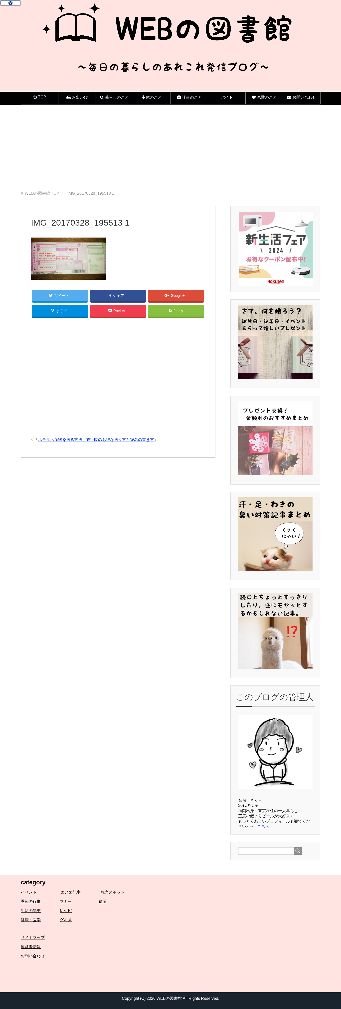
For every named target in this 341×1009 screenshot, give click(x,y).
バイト (227, 97)
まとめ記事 (71, 892)
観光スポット (113, 892)
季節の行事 (31, 901)
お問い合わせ (33, 956)
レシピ (66, 911)
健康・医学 (31, 920)
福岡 (102, 901)
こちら (263, 826)
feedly (178, 311)
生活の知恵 (31, 911)
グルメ (66, 920)
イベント (29, 892)
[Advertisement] (170, 148)
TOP (42, 193)
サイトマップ (33, 937)
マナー (66, 901)
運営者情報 (31, 947)
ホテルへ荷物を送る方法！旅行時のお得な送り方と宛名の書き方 (96, 439)
